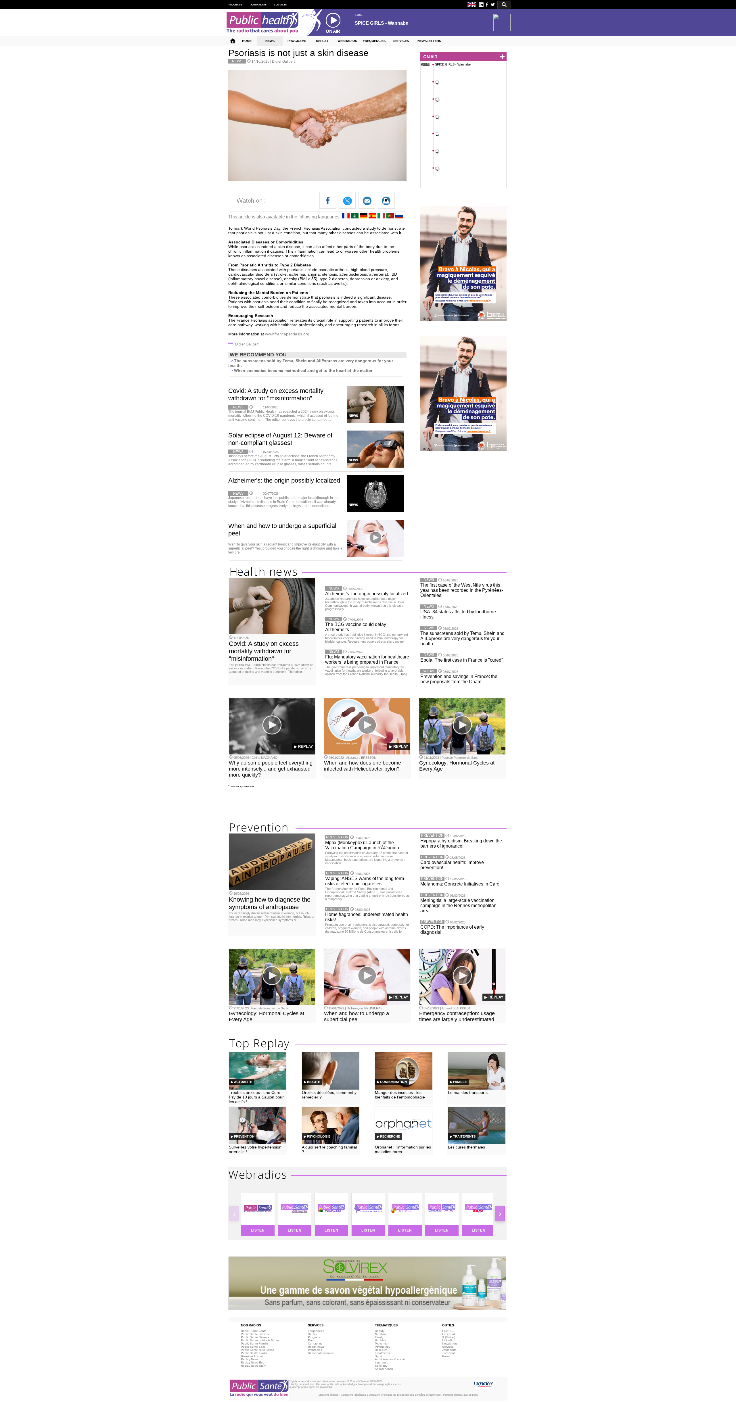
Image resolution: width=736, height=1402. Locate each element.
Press (446, 1356)
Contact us (315, 1343)
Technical (448, 1353)
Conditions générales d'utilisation (360, 1394)
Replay (312, 1334)
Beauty (379, 1330)
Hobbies (380, 1340)
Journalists (449, 1349)
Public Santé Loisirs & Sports (260, 1340)
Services (447, 1346)
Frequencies (316, 1330)
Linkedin (447, 1340)
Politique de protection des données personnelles (411, 1394)
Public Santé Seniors (255, 1334)
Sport (378, 1356)
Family (379, 1337)
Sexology (381, 1365)
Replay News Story (253, 1365)
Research (381, 1349)
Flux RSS (448, 1330)
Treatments (382, 1353)
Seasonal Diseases (321, 1353)
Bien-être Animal (251, 1356)
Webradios (315, 1349)
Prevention (382, 1343)
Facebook (448, 1334)
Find (311, 1340)
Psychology (382, 1346)
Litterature (381, 1362)
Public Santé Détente (255, 1337)
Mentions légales (329, 1394)
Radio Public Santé (254, 1330)
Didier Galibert (283, 61)
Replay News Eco (252, 1362)
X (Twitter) (448, 1337)
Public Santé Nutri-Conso (257, 1349)
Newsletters (449, 1343)
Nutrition (380, 1334)
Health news (316, 1346)
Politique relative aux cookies (460, 1394)
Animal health (384, 1368)
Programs (314, 1337)
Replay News (249, 1359)
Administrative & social (390, 1359)
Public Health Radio (254, 1353)
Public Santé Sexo (253, 1346)
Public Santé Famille (254, 1343)
